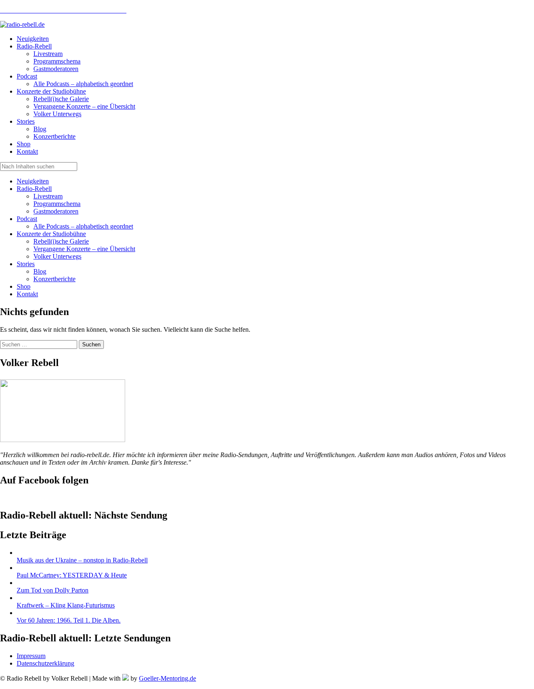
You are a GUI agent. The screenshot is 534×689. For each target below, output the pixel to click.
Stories (26, 263)
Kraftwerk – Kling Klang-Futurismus (66, 605)
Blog (39, 271)
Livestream (48, 196)
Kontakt (27, 293)
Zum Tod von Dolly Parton (52, 590)
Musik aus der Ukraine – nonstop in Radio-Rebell (82, 560)
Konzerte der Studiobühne (51, 233)
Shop (23, 286)
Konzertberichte (54, 278)
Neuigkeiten (33, 181)
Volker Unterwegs (57, 256)
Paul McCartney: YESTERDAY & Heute (72, 575)
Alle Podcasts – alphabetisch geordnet (83, 226)
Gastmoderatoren (55, 211)
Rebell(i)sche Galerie (61, 241)
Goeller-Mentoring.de (167, 678)
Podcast (27, 218)
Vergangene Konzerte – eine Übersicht (84, 248)
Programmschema (57, 203)
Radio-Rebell (34, 188)
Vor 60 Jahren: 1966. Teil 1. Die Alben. (69, 620)
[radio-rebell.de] (62, 439)
